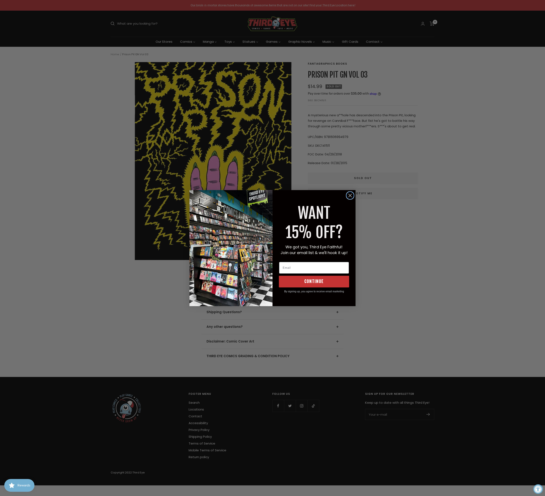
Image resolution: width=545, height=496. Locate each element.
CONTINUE (314, 281)
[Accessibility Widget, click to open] (538, 489)
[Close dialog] (350, 195)
